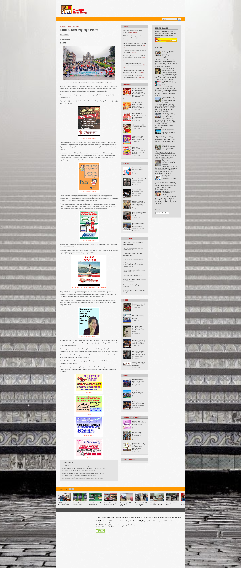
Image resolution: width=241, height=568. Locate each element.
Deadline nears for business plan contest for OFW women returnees (139, 423)
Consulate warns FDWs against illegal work (169, 82)
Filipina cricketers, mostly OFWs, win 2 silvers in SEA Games (138, 381)
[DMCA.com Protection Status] (100, 532)
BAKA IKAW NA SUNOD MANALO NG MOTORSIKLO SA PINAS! (139, 116)
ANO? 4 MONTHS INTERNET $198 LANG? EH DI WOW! (138, 137)
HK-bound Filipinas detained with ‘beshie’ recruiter (138, 316)
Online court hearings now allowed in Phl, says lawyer (138, 363)
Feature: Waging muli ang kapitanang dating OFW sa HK (134, 270)
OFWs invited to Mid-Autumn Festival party (139, 125)
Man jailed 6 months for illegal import (95, 503)
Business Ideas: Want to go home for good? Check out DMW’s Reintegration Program (138, 446)
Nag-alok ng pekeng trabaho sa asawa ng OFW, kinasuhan (134, 280)
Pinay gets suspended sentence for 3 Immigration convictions (134, 71)
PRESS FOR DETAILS (89, 435)
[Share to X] (64, 35)
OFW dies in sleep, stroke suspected (168, 69)
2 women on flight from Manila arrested (141, 504)
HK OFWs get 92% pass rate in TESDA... (126, 504)
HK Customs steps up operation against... (79, 504)
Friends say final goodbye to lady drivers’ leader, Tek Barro (138, 328)
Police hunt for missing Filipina (132, 275)
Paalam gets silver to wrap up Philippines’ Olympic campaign (138, 341)
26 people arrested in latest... (172, 503)
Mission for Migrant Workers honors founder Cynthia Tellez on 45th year (138, 225)
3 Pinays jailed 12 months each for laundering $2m (133, 254)
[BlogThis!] (62, 35)
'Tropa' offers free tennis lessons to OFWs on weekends (138, 392)
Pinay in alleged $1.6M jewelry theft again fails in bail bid (139, 180)
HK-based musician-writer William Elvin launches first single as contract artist (138, 353)
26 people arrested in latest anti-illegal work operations (133, 76)
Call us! (89, 414)
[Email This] (61, 35)
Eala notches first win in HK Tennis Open (138, 304)
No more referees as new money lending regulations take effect (168, 131)
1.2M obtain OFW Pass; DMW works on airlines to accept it (169, 177)
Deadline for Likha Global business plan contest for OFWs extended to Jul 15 (138, 203)
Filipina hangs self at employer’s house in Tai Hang (133, 243)
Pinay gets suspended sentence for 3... (157, 504)
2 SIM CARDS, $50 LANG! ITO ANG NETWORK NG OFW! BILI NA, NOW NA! (138, 105)
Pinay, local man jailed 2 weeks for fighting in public (133, 248)
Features (63, 26)
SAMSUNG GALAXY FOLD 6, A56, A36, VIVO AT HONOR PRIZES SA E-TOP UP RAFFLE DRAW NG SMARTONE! (139, 93)
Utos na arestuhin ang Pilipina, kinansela (132, 285)
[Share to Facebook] (66, 35)
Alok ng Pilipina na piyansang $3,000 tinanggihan (134, 291)
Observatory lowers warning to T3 (133, 259)
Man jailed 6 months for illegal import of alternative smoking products (134, 44)
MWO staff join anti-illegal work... (64, 503)
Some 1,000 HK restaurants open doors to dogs (137, 191)
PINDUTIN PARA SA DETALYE (89, 138)
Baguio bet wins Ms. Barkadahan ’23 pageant (168, 192)
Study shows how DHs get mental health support (139, 169)
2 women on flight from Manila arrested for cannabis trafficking (133, 64)
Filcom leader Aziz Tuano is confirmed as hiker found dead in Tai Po (168, 99)
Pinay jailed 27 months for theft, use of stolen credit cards (139, 213)
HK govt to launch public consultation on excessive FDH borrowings (139, 434)
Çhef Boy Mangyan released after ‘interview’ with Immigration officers (168, 54)
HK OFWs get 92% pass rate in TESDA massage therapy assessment (134, 57)
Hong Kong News (73, 26)
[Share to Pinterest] (68, 35)
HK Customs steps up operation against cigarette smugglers (132, 37)
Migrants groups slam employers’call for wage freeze (168, 114)
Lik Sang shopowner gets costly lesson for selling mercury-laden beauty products (133, 264)
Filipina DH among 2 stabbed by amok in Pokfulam (169, 162)
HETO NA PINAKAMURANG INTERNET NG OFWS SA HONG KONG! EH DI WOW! (139, 150)
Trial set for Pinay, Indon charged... (110, 503)
